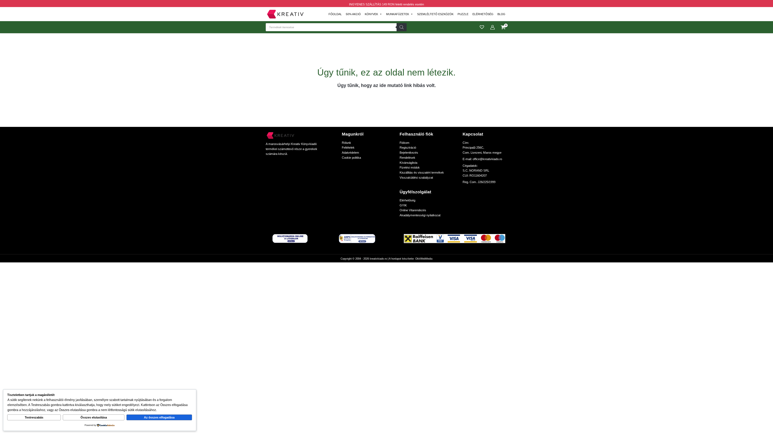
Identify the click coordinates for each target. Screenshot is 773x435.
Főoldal (335, 14)
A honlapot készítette (401, 258)
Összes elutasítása (94, 417)
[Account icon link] (492, 27)
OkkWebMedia (423, 258)
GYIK (403, 205)
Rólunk (346, 142)
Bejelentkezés (409, 152)
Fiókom (404, 142)
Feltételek (348, 147)
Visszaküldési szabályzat (416, 177)
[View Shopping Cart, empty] (503, 28)
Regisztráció (408, 147)
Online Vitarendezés (413, 210)
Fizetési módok (410, 167)
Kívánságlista (408, 162)
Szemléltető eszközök (435, 14)
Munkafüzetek (397, 14)
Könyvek (371, 14)
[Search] (402, 27)
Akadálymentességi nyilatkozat (420, 215)
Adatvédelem (350, 152)
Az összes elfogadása (159, 417)
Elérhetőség (482, 14)
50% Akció (353, 14)
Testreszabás (34, 417)
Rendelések (407, 157)
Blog (501, 14)
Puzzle (463, 14)
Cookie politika (351, 157)
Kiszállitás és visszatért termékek (422, 172)
